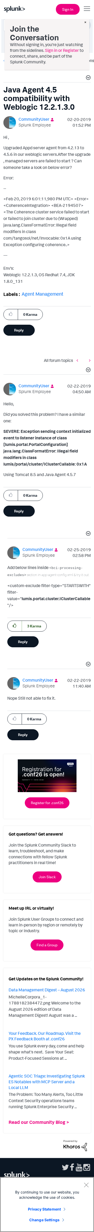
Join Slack (47, 877)
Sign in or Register (62, 50)
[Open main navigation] (87, 8)
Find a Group (47, 945)
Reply (19, 330)
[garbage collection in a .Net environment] (88, 360)
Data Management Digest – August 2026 (47, 989)
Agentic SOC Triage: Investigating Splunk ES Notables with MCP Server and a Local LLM (47, 1081)
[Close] (86, 1184)
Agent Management (42, 293)
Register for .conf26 (47, 802)
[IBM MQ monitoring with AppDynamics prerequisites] (78, 360)
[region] (47, 1204)
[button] (87, 78)
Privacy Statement (44, 1209)
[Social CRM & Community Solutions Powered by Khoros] (75, 1145)
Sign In (67, 9)
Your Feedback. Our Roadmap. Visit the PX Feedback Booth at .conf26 (45, 1036)
